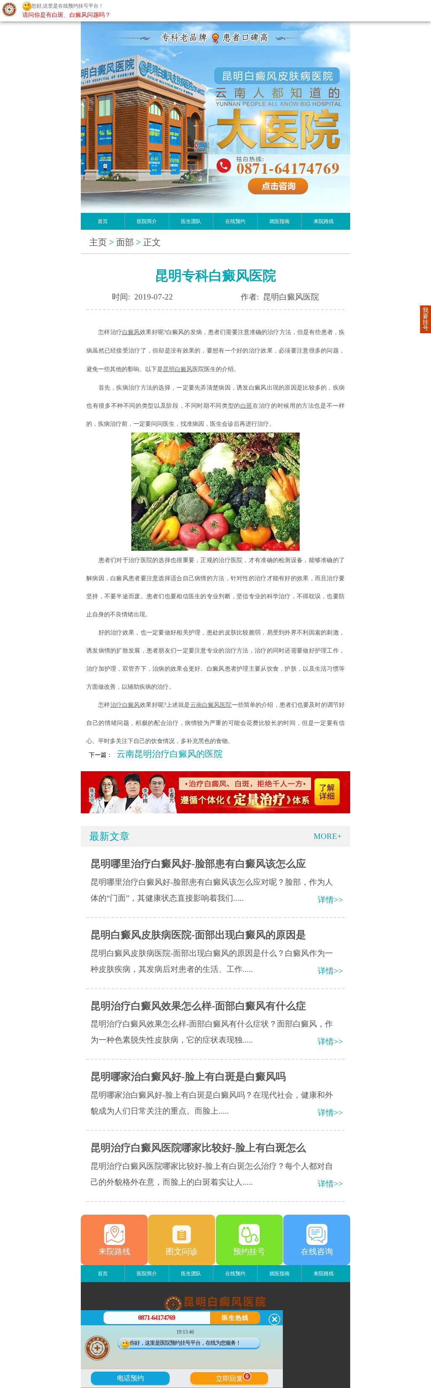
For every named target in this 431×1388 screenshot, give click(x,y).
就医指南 (279, 221)
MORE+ (328, 836)
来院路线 (324, 221)
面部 (125, 242)
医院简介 (147, 221)
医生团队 (191, 221)
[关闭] (274, 1319)
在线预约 (235, 221)
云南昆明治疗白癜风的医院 (170, 754)
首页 (103, 221)
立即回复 (232, 1377)
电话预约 (130, 1378)
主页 (98, 242)
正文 (152, 242)
